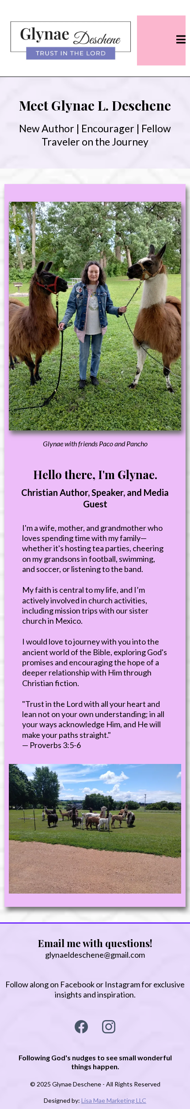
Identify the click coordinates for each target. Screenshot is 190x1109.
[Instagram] (108, 1027)
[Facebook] (81, 1027)
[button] (181, 40)
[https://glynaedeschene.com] (70, 40)
